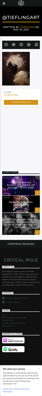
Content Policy (8, 320)
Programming (9, 178)
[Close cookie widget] (39, 368)
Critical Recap (23, 215)
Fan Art (6, 198)
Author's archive (21, 102)
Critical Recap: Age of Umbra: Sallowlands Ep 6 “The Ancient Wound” (21, 223)
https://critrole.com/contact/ (17, 298)
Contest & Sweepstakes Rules (13, 323)
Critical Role (21, 260)
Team (4, 315)
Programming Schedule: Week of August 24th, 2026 (21, 185)
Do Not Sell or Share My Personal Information (16, 390)
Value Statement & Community (14, 318)
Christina (27, 27)
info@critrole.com (13, 302)
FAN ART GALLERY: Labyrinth (21, 203)
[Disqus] (21, 138)
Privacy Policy (7, 326)
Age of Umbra (9, 215)
